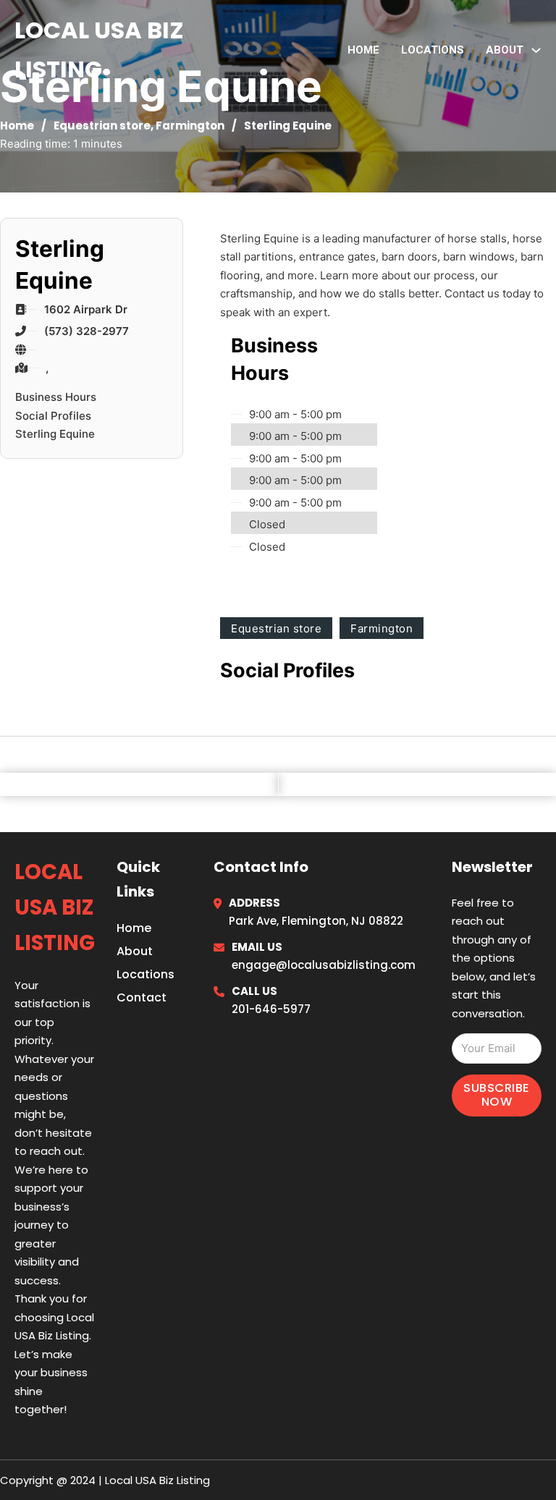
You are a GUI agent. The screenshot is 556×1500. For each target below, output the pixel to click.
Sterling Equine (55, 434)
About (135, 951)
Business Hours (55, 397)
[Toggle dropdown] (536, 50)
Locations (432, 49)
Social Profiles (53, 416)
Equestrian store (102, 125)
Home (363, 49)
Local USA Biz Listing (99, 49)
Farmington (190, 125)
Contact (142, 997)
